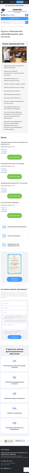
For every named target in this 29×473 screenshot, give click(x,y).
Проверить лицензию (14, 279)
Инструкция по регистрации (17, 226)
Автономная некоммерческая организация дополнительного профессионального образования (14, 455)
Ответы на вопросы (14, 236)
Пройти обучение (14, 157)
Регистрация (20, 2)
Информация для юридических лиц (13, 244)
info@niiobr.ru (7, 468)
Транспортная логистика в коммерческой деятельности (14, 143)
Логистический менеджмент (10, 202)
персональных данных (11, 333)
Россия (14, 1)
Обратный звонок (14, 18)
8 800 (7, 15)
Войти (26, 2)
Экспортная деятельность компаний (12, 163)
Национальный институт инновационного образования (17, 11)
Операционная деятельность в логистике (14, 183)
